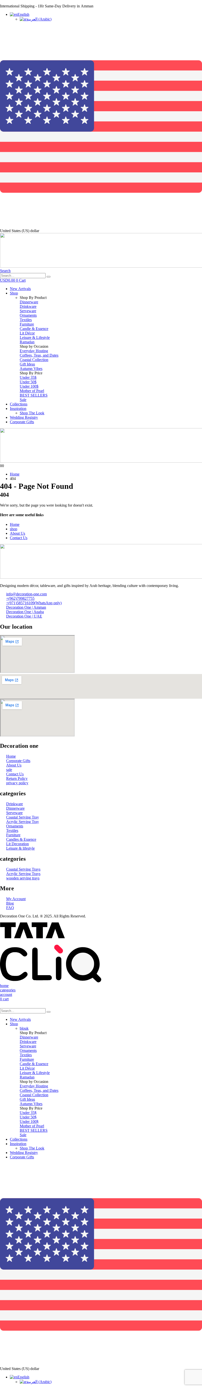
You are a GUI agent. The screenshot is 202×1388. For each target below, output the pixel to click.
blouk (24, 1028)
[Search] (48, 276)
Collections (18, 404)
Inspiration (18, 408)
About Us (17, 533)
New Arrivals (20, 289)
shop (13, 529)
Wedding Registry (24, 417)
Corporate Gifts (22, 422)
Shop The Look (32, 413)
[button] (5, 271)
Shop (14, 293)
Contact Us (18, 538)
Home (14, 524)
